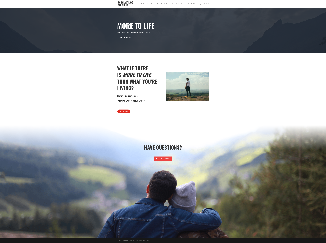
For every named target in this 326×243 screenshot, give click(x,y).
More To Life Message (195, 4)
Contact (206, 4)
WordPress (146, 240)
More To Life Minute (163, 4)
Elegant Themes (129, 240)
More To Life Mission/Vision (146, 4)
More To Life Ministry (178, 4)
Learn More (125, 37)
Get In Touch (163, 158)
